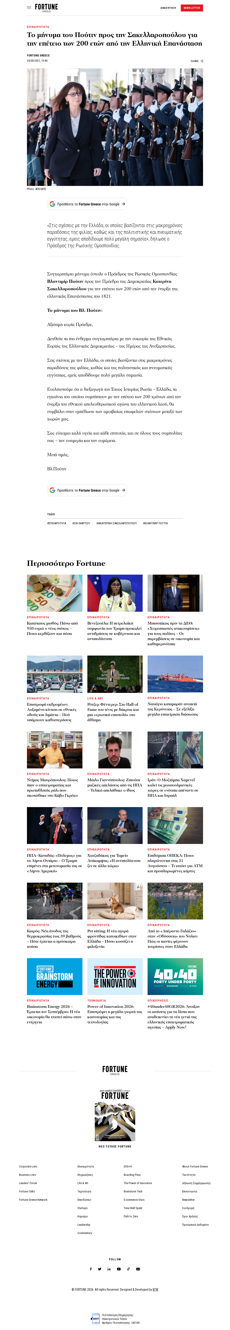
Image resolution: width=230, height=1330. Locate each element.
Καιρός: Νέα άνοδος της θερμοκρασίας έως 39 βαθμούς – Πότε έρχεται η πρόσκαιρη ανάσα (54, 938)
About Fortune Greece (195, 1166)
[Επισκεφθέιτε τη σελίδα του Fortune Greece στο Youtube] (119, 1270)
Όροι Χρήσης (190, 1216)
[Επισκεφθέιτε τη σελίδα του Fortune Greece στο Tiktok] (128, 1269)
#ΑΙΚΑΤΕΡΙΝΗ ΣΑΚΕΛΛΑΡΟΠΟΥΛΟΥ (116, 523)
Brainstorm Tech (133, 1191)
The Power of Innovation (138, 1183)
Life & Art (82, 1183)
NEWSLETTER (192, 8)
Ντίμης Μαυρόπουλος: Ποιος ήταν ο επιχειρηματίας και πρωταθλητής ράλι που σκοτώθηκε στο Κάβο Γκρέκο (52, 787)
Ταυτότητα (188, 1174)
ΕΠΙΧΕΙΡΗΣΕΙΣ (158, 1000)
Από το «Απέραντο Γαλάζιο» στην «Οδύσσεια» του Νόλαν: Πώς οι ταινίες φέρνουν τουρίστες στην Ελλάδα (173, 938)
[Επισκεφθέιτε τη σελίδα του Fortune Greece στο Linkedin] (109, 1269)
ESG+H (128, 1166)
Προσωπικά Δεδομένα (195, 1224)
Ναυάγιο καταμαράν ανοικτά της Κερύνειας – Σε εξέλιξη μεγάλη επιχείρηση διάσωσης (173, 709)
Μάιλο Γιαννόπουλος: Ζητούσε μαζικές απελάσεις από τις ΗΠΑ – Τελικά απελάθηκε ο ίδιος (114, 785)
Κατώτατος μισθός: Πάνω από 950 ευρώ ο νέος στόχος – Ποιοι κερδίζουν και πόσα (52, 628)
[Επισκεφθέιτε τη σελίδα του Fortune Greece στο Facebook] (91, 1269)
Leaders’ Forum (28, 1183)
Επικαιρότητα (85, 1166)
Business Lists (27, 1174)
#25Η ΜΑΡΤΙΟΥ (81, 523)
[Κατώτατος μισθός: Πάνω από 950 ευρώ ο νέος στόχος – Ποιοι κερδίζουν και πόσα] (54, 593)
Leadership (83, 1224)
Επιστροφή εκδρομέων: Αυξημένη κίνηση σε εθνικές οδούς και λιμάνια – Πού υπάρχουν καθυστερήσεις (51, 712)
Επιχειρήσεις (85, 1174)
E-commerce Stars (134, 1199)
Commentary (84, 1233)
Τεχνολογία (84, 1191)
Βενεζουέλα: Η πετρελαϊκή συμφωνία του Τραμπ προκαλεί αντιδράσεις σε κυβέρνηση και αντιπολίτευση (114, 631)
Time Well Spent (133, 1208)
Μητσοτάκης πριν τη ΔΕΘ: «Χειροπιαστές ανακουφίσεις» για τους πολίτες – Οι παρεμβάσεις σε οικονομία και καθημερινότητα (174, 634)
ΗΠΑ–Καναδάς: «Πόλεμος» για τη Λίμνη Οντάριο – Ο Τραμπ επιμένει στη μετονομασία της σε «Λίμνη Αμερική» (54, 863)
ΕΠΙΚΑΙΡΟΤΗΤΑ (38, 27)
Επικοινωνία (189, 1191)
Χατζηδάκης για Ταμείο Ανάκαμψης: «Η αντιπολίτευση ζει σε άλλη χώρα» (113, 860)
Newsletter (188, 1199)
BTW (155, 1289)
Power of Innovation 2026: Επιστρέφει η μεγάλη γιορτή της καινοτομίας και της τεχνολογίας (114, 1014)
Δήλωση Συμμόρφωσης (196, 1183)
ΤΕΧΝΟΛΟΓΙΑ (96, 1000)
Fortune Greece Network (33, 1199)
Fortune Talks (27, 1191)
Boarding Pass (132, 1174)
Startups (82, 1208)
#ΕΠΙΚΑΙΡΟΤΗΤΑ (57, 523)
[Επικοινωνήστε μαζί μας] (138, 1269)
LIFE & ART (95, 698)
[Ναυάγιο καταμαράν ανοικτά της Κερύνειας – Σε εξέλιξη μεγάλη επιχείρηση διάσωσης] (175, 674)
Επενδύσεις (84, 1199)
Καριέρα (82, 1216)
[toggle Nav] (29, 8)
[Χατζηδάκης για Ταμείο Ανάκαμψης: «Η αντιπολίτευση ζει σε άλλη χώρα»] (115, 825)
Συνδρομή (188, 1208)
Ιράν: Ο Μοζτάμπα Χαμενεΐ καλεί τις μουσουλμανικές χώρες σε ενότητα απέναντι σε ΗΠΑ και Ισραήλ (173, 787)
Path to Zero (131, 1216)
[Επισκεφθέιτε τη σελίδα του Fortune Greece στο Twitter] (99, 1269)
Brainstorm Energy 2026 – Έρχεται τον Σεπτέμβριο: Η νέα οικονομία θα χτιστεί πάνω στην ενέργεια (54, 1014)
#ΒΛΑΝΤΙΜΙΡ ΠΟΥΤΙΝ (155, 523)
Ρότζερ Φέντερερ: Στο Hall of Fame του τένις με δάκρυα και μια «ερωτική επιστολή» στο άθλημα (113, 712)
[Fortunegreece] (46, 11)
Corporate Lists (28, 1166)
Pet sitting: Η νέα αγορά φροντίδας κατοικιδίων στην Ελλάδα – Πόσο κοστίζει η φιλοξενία (112, 938)
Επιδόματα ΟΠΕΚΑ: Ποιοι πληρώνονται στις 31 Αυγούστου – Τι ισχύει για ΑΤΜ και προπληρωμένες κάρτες (175, 863)
